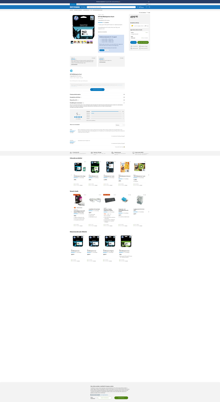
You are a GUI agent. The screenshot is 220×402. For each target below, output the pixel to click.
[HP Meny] (92, 10)
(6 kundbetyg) (96, 177)
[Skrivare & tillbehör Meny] (82, 10)
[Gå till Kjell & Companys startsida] (75, 7)
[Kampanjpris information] (110, 214)
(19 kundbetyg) (81, 177)
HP (102, 18)
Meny (84, 7)
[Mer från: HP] (71, 71)
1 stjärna (88, 118)
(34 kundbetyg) (81, 213)
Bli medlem (102, 50)
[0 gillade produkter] (146, 7)
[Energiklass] (75, 207)
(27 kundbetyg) (127, 252)
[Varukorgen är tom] (149, 7)
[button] (72, 42)
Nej (123, 136)
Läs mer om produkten (102, 31)
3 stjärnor (88, 114)
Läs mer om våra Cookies (95, 394)
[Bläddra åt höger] (148, 175)
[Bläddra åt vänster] (71, 175)
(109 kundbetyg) (111, 177)
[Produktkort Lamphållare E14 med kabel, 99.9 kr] (95, 200)
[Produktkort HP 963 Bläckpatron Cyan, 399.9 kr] (94, 241)
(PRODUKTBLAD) (79, 207)
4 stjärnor (88, 113)
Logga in (106, 50)
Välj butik (81, 185)
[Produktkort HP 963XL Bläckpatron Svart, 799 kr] (126, 241)
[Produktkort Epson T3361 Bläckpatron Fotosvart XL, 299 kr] (125, 167)
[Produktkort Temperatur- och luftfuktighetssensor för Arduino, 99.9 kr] (125, 200)
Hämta (134, 42)
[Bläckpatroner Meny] (90, 10)
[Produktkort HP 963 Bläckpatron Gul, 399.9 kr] (78, 241)
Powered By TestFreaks (119, 146)
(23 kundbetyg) (96, 210)
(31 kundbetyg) (141, 211)
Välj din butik (133, 37)
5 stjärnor (88, 111)
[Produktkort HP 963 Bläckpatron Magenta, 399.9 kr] (110, 241)
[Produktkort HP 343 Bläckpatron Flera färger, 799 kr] (80, 167)
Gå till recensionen (74, 64)
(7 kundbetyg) (126, 178)
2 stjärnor (88, 116)
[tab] (73, 4)
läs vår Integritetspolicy (104, 394)
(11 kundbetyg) (95, 252)
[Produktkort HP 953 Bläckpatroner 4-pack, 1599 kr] (110, 167)
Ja (120, 136)
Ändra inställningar (93, 398)
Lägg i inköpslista (143, 12)
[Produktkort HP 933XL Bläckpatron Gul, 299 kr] (95, 167)
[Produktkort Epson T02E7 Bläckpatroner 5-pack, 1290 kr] (140, 167)
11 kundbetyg (106, 22)
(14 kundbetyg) (111, 252)
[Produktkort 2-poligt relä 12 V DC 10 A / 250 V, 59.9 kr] (140, 200)
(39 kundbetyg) (141, 177)
